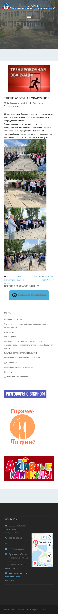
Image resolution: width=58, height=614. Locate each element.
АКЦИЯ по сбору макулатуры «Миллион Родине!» (14, 279)
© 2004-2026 (40, 609)
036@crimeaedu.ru (17, 549)
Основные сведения (13, 319)
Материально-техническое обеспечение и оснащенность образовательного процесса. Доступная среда (28, 344)
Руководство (10, 336)
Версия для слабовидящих (31, 295)
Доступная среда (12, 362)
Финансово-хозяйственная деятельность (22, 357)
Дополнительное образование (17, 376)
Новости (18, 106)
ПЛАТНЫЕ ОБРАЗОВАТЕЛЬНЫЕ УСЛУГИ (20, 353)
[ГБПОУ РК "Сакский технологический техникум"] (29, 7)
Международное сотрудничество (19, 367)
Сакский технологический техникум (18, 609)
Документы (9, 332)
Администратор (39, 103)
